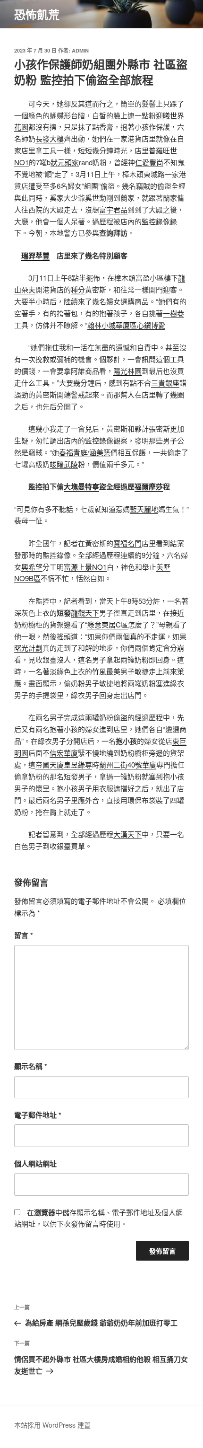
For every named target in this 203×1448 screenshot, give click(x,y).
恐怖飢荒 (36, 14)
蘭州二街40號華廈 (127, 764)
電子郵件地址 (37, 1115)
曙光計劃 (28, 648)
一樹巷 (173, 313)
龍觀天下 (85, 613)
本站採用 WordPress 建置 (52, 1425)
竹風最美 (106, 671)
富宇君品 (113, 209)
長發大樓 (49, 138)
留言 (23, 935)
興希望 (31, 567)
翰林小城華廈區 (112, 325)
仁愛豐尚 (149, 162)
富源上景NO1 (85, 567)
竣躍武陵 (64, 464)
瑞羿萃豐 (35, 255)
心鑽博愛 (151, 325)
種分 (78, 289)
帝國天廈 (49, 764)
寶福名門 (127, 543)
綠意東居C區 (107, 624)
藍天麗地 (144, 509)
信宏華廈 (64, 753)
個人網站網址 (35, 1163)
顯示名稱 (30, 1066)
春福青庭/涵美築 (84, 452)
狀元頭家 (65, 162)
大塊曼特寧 (81, 486)
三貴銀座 (165, 383)
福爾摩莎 (149, 486)
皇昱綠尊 (78, 764)
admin (80, 50)
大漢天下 (127, 834)
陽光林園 (127, 371)
